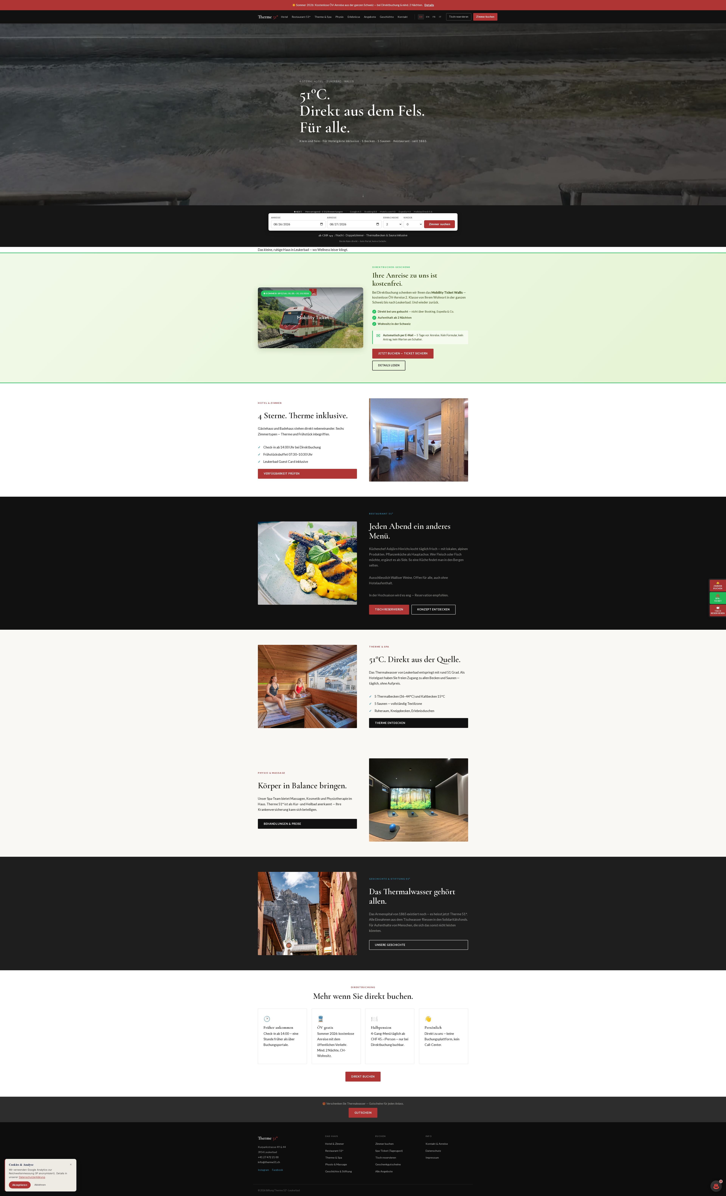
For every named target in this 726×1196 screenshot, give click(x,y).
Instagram (263, 1169)
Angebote (370, 16)
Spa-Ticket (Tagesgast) (389, 1150)
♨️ (717, 1184)
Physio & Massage (336, 1164)
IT (440, 16)
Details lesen (388, 365)
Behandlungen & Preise (282, 823)
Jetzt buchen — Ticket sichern (403, 353)
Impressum (432, 1157)
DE (420, 16)
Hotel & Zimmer (334, 1143)
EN (427, 16)
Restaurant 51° (301, 16)
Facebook (277, 1169)
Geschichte (387, 16)
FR (434, 16)
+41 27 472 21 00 (268, 1157)
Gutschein (363, 1112)
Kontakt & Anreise (437, 1143)
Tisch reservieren (458, 16)
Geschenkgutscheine (388, 1164)
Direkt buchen (363, 1076)
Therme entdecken (390, 722)
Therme (268, 17)
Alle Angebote (384, 1171)
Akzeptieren (19, 1185)
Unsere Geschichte (390, 944)
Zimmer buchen (485, 16)
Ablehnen (40, 1184)
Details (429, 5)
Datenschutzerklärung (32, 1177)
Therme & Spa (322, 16)
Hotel (284, 16)
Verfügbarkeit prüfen (282, 473)
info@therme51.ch (269, 1162)
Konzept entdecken (433, 609)
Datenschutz (433, 1150)
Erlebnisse (354, 16)
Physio (339, 16)
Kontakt (403, 16)
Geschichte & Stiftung (338, 1171)
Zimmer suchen (439, 224)
